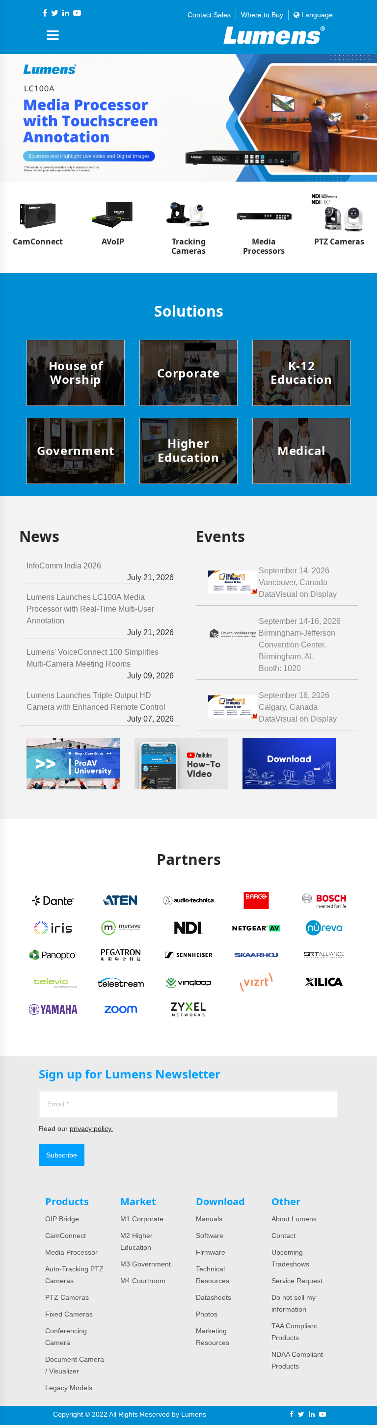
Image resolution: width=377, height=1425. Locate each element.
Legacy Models (68, 1388)
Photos (206, 1314)
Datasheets (213, 1297)
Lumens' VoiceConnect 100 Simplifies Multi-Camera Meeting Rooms (100, 664)
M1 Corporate (141, 1219)
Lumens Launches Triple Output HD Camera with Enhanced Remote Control (100, 707)
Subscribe (61, 1155)
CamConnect (65, 1235)
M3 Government (145, 1264)
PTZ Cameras (67, 1297)
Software (209, 1235)
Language (316, 15)
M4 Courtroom (142, 1281)
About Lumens (294, 1219)
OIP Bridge (62, 1219)
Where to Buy (262, 15)
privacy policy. (91, 1128)
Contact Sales (209, 15)
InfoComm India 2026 (100, 572)
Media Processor (71, 1252)
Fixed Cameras (69, 1314)
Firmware (210, 1252)
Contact (283, 1235)
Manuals (209, 1219)
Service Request (297, 1281)
